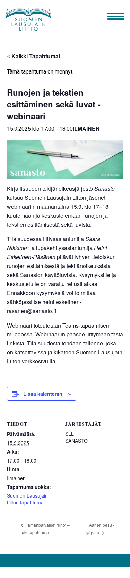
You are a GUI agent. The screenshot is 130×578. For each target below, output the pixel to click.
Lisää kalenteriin (42, 393)
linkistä (15, 343)
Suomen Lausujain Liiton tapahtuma (27, 499)
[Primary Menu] (115, 17)
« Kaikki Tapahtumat (33, 56)
